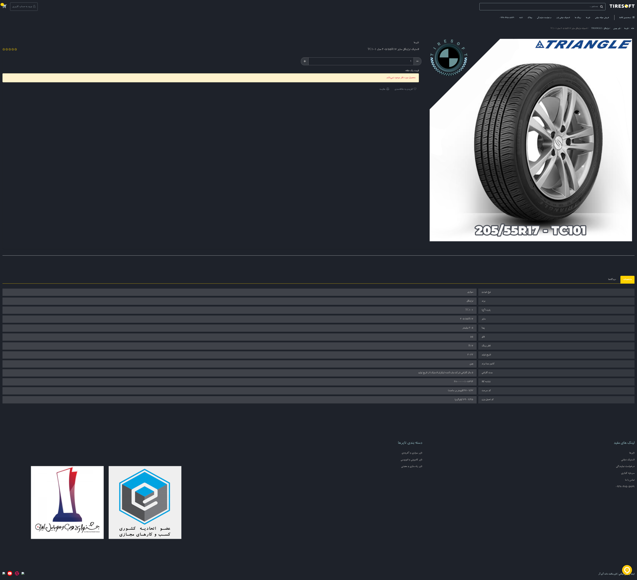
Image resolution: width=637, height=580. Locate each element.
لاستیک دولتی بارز (563, 18)
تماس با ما (630, 480)
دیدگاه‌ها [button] (612, 279)
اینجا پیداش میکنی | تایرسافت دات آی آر (616, 574)
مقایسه (382, 89)
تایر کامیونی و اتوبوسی (411, 460)
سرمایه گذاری (628, 473)
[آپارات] (16, 574)
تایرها (588, 18)
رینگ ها (578, 18)
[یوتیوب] (9, 574)
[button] (6, 6)
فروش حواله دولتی (602, 18)
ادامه (521, 18)
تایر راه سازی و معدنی (411, 466)
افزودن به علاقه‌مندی (403, 89)
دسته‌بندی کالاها (625, 18)
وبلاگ (530, 18)
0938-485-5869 (506, 18)
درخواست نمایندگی (544, 18)
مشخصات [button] (627, 279)
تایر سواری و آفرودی (412, 453)
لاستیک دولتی (628, 460)
